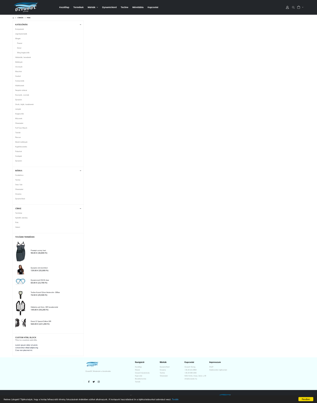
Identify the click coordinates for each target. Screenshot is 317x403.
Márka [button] (18, 171)
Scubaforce (19, 175)
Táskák (18, 133)
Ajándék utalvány (21, 218)
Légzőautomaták (21, 34)
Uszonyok (18, 67)
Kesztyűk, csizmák (22, 95)
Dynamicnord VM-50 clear (40, 280)
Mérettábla (138, 7)
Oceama (18, 194)
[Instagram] (99, 382)
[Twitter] (94, 382)
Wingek (18, 38)
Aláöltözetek (19, 86)
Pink (16, 222)
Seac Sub (18, 185)
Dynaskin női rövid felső (39, 268)
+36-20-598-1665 (191, 373)
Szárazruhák (19, 81)
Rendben (306, 399)
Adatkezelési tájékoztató (218, 370)
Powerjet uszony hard (38, 250)
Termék (137, 382)
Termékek (78, 7)
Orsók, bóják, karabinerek (24, 104)
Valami (17, 227)
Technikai (18, 213)
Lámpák (18, 109)
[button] (293, 8)
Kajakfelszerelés (21, 147)
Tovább (175, 399)
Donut (19, 48)
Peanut (19, 43)
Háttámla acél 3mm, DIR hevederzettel (44, 307)
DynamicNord (109, 7)
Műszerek (18, 118)
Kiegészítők (19, 114)
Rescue (18, 137)
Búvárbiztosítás (140, 379)
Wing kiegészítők (23, 53)
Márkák (92, 7)
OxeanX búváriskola (142, 373)
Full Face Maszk (21, 128)
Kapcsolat (153, 7)
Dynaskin (18, 100)
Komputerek (19, 29)
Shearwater (19, 123)
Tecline (124, 7)
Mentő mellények (21, 142)
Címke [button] (18, 208)
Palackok (18, 151)
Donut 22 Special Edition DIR (41, 321)
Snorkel (18, 76)
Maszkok (18, 71)
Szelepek (18, 156)
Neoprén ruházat (21, 90)
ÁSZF (211, 367)
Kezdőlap (64, 7)
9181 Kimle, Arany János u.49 (195, 376)
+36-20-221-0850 (191, 370)
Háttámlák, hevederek (23, 57)
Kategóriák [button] (21, 25)
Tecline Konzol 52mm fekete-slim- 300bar (45, 292)
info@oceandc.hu (191, 379)
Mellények (19, 62)
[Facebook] (89, 382)
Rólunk (137, 370)
